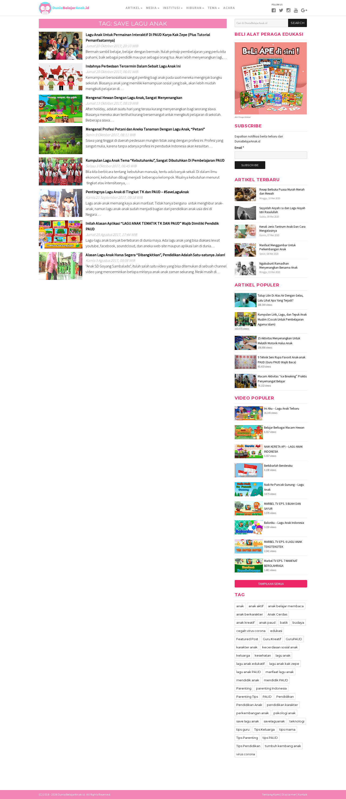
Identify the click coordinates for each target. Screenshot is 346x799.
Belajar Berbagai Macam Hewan (284, 428)
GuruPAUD (294, 639)
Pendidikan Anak (249, 705)
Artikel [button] (133, 8)
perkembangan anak (252, 713)
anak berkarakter (249, 614)
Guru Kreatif (272, 639)
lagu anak (283, 655)
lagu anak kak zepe (284, 664)
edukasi (276, 631)
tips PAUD (270, 738)
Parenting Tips (247, 696)
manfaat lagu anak (280, 672)
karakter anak (246, 647)
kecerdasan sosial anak (280, 647)
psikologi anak (285, 713)
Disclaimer (289, 794)
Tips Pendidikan (248, 746)
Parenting (243, 688)
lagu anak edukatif (250, 664)
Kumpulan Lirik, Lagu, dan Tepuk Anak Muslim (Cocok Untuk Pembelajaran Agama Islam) (282, 319)
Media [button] (151, 8)
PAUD (267, 696)
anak (240, 606)
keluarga (243, 655)
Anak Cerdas (277, 614)
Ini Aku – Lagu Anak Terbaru (281, 409)
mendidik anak (247, 680)
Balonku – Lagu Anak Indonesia (284, 523)
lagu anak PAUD (248, 672)
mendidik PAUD (276, 680)
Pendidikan (285, 696)
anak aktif (256, 606)
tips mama (287, 729)
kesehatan (263, 655)
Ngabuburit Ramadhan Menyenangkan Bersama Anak (278, 266)
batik (284, 622)
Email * (239, 148)
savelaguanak (274, 721)
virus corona (245, 754)
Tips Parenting (247, 738)
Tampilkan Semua (271, 584)
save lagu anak (247, 721)
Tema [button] (212, 8)
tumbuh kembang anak (283, 746)
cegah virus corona (251, 631)
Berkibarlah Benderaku (278, 466)
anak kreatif (245, 622)
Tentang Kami (271, 794)
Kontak (302, 794)
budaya (298, 622)
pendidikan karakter (282, 705)
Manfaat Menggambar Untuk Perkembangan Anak (277, 247)
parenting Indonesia (271, 688)
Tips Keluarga (264, 729)
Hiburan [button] (194, 8)
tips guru (242, 729)
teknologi (297, 721)
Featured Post (247, 639)
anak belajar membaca (286, 606)
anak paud (267, 622)
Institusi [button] (171, 8)
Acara (229, 8)
